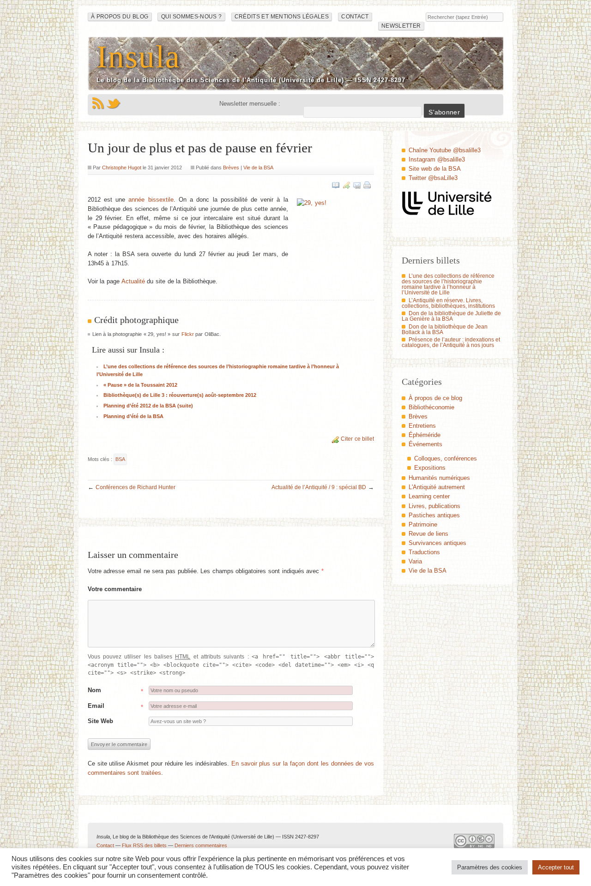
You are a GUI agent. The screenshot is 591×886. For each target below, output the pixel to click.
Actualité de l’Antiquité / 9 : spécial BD (318, 487)
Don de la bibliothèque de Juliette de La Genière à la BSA (451, 316)
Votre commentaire (115, 589)
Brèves (231, 167)
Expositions (430, 467)
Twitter (114, 103)
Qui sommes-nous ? (191, 16)
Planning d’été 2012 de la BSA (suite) (148, 405)
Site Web (100, 721)
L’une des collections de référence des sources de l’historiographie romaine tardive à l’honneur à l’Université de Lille (448, 284)
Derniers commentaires (201, 845)
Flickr (187, 334)
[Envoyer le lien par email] (357, 185)
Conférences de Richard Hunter (135, 487)
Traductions (424, 552)
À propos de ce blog (435, 398)
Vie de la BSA (258, 167)
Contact (354, 16)
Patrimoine (423, 524)
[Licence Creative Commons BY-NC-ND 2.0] (474, 843)
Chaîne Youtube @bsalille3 (445, 150)
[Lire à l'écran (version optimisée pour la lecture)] (335, 185)
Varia (415, 561)
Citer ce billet (357, 439)
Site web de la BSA (435, 168)
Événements (425, 444)
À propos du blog (120, 16)
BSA (120, 459)
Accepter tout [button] (556, 867)
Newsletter (401, 26)
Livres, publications (434, 506)
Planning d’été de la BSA (133, 416)
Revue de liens (428, 533)
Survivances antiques (437, 542)
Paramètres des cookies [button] (489, 867)
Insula (138, 56)
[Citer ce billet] (346, 185)
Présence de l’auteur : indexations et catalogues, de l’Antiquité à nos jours (451, 342)
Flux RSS (98, 103)
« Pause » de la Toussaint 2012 (140, 385)
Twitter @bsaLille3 (433, 177)
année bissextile (150, 199)
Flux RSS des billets (144, 845)
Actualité (133, 281)
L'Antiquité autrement (437, 487)
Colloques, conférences (445, 458)
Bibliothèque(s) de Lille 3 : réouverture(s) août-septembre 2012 (179, 395)
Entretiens (422, 425)
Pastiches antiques (434, 515)
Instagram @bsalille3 (437, 159)
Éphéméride (424, 434)
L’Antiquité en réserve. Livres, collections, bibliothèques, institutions (448, 303)
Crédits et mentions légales (282, 16)
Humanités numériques (439, 477)
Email (96, 705)
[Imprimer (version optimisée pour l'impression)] (367, 185)
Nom (94, 690)
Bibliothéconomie (431, 407)
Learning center (429, 496)
